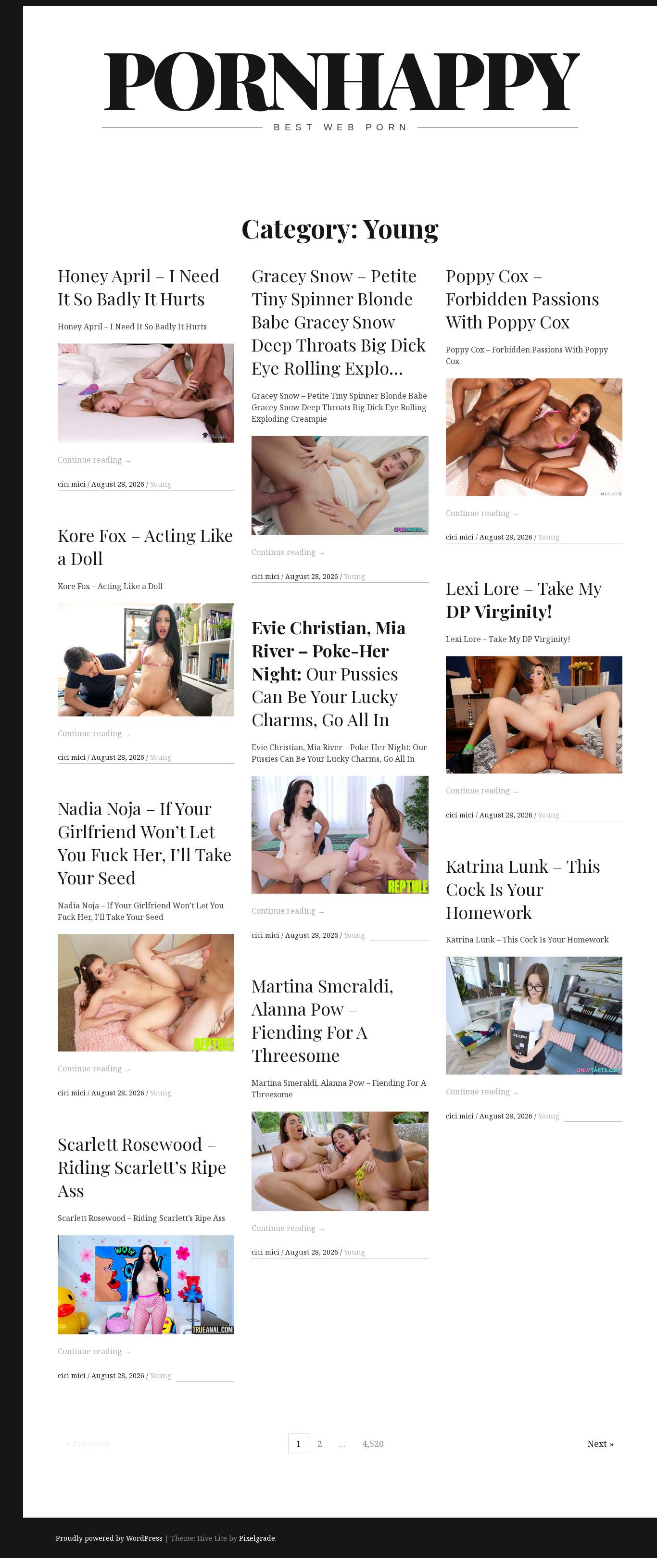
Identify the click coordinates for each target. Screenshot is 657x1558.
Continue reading (95, 459)
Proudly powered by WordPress (109, 1538)
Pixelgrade (257, 1538)
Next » (600, 1443)
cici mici (73, 484)
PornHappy (339, 77)
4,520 (373, 1443)
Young (160, 484)
